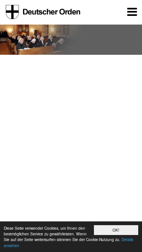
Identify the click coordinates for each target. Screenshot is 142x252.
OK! (115, 230)
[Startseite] (41, 12)
